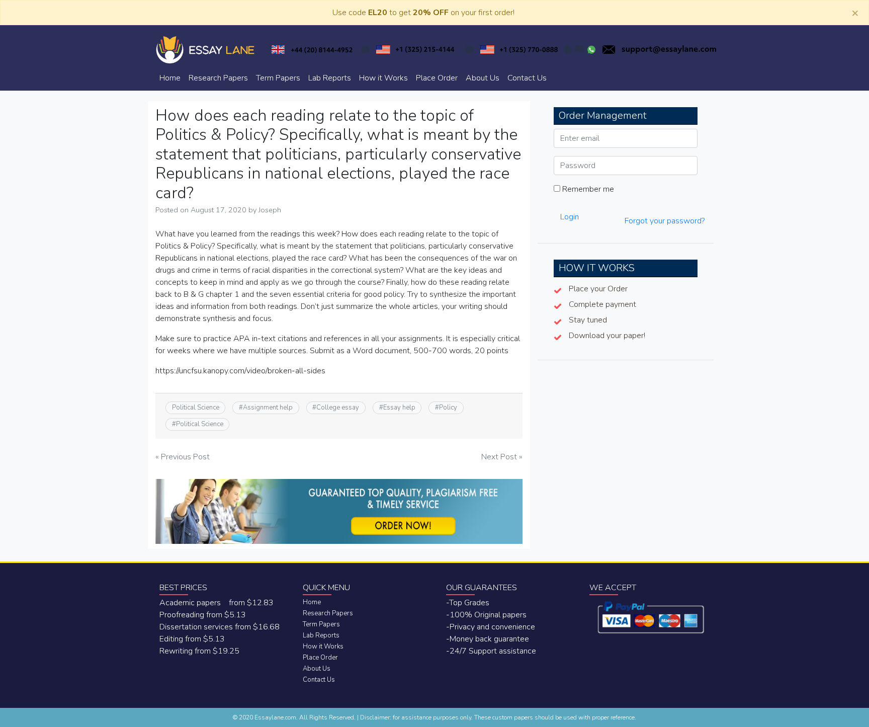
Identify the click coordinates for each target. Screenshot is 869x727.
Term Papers (278, 78)
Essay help (399, 407)
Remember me (587, 189)
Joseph (269, 210)
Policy (448, 407)
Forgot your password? (665, 220)
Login (569, 216)
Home (170, 78)
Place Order (437, 78)
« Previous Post (182, 456)
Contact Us (527, 78)
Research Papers (218, 78)
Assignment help (268, 407)
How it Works (383, 78)
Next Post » (502, 456)
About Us (482, 78)
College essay (337, 407)
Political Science (195, 407)
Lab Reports (329, 78)
